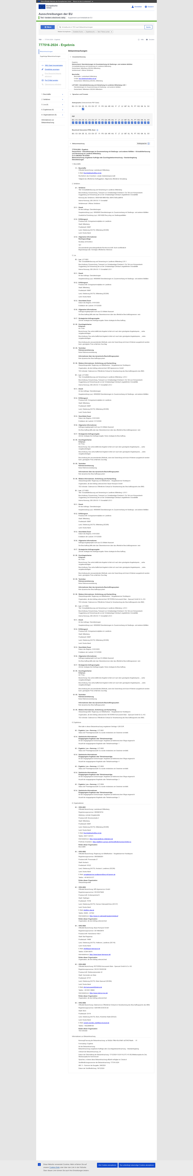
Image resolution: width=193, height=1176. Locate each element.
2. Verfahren (46, 99)
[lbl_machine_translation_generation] (97, 130)
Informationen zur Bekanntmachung (48, 121)
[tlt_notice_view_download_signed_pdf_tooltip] (83, 109)
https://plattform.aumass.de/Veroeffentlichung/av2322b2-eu (112, 842)
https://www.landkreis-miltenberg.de (101, 839)
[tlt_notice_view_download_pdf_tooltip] (73, 122)
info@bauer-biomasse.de (92, 948)
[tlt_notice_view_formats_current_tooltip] (149, 144)
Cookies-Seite (54, 1167)
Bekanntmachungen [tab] (46, 51)
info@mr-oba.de (89, 910)
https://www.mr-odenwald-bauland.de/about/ (104, 916)
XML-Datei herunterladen (54, 65)
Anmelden (138, 7)
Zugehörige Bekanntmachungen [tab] (50, 56)
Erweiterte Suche (78, 31)
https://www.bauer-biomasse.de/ (100, 954)
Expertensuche (90, 31)
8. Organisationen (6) (49, 115)
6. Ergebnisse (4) (48, 109)
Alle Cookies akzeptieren (107, 1165)
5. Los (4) (45, 104)
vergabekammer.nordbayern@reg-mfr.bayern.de (99, 874)
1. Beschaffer (46, 94)
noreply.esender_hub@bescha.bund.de (96, 1023)
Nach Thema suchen (104, 31)
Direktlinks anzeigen (52, 69)
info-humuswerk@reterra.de (93, 987)
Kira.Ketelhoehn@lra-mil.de (87, 78)
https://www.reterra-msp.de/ (99, 993)
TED (40, 39)
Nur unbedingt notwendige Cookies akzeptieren (137, 1165)
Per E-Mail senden (51, 80)
